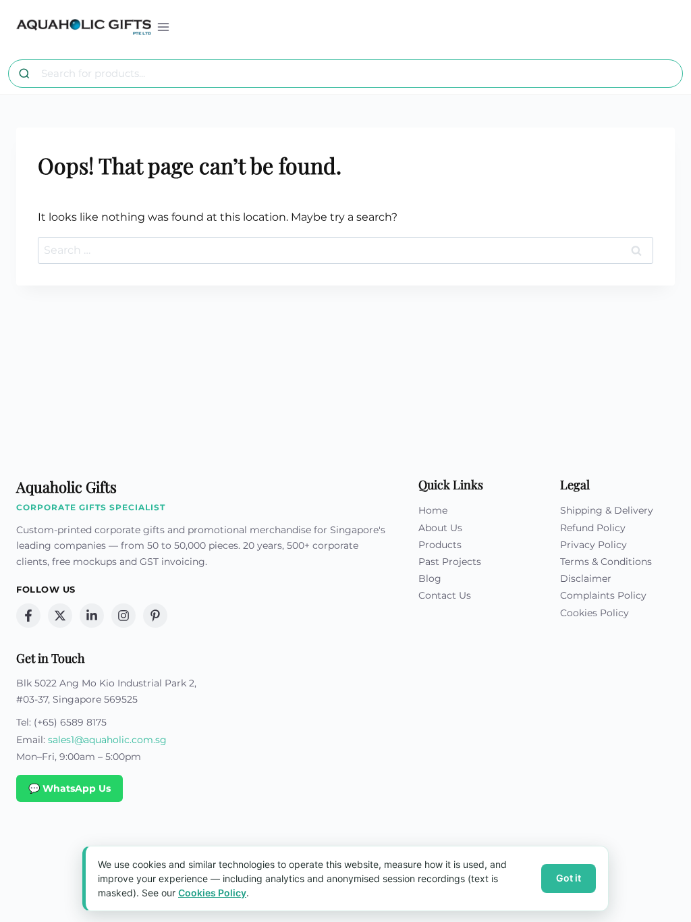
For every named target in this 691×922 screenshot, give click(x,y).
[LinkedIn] (92, 615)
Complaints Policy (603, 595)
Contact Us (444, 595)
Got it (568, 878)
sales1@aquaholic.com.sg (107, 740)
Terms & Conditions (606, 561)
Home (432, 510)
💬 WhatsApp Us (69, 788)
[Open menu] (163, 26)
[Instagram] (123, 615)
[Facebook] (28, 615)
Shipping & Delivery (606, 510)
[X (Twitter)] (60, 615)
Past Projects (449, 561)
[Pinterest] (155, 615)
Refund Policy (593, 528)
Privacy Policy (593, 545)
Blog (429, 578)
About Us (440, 528)
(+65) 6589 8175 (70, 722)
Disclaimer (585, 578)
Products (440, 545)
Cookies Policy (594, 613)
